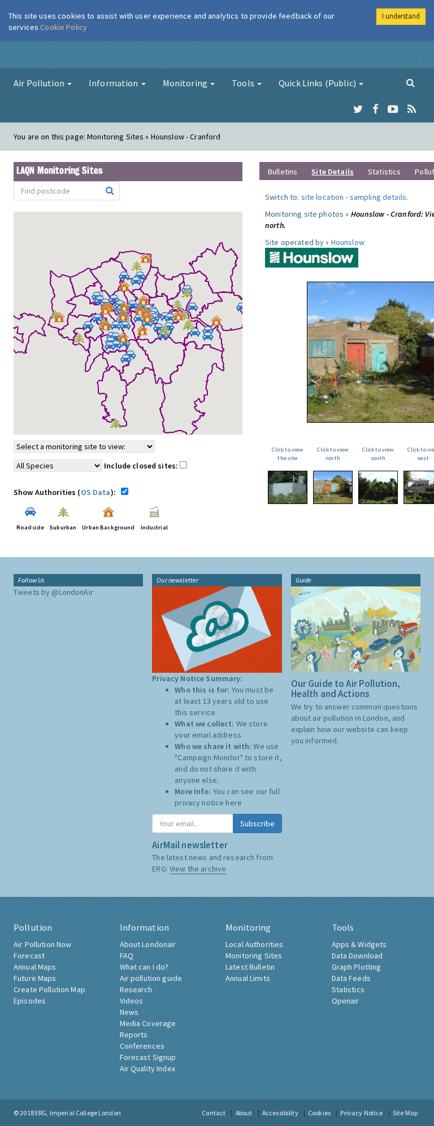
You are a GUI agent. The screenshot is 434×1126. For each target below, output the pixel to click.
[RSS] (411, 109)
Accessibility (280, 1113)
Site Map (405, 1113)
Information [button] (114, 83)
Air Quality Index (147, 1068)
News (129, 1012)
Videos (132, 1001)
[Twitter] (358, 109)
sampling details (378, 197)
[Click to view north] (333, 487)
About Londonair (148, 944)
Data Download (357, 955)
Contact (213, 1113)
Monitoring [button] (186, 83)
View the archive (198, 869)
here (233, 803)
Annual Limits (247, 978)
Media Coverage (148, 1023)
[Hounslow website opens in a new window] (311, 257)
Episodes (30, 1001)
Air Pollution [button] (40, 83)
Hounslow (347, 242)
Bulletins (282, 172)
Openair (345, 1001)
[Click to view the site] (287, 487)
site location (322, 197)
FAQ (126, 955)
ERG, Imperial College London (78, 1113)
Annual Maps (35, 967)
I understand (401, 16)
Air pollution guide (151, 978)
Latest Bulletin (250, 967)
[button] (149, 261)
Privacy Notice (361, 1113)
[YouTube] (393, 109)
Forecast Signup (148, 1057)
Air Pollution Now (42, 944)
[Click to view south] (378, 487)
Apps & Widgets (359, 944)
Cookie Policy (63, 27)
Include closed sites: (142, 466)
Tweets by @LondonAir (53, 592)
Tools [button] (244, 83)
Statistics (384, 172)
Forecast (29, 955)
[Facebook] (375, 109)
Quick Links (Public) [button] (318, 83)
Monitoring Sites (253, 955)
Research (136, 989)
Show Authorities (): (66, 492)
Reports (134, 1034)
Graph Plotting (356, 967)
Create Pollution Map (49, 989)
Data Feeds (351, 978)
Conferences (142, 1046)
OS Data (96, 492)
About (244, 1113)
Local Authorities (254, 944)
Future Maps (35, 978)
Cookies (319, 1113)
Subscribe (257, 823)
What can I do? (144, 967)
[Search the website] (410, 82)
